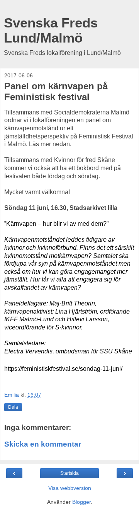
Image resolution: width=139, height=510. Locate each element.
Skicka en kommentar (42, 444)
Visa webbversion (69, 488)
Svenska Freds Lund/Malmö (51, 30)
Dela (13, 407)
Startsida (69, 473)
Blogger (81, 502)
